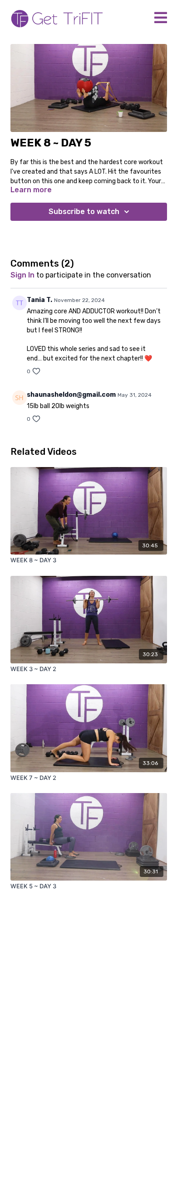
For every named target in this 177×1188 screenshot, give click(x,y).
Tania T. (39, 300)
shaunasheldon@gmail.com (71, 395)
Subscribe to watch (84, 211)
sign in (22, 275)
